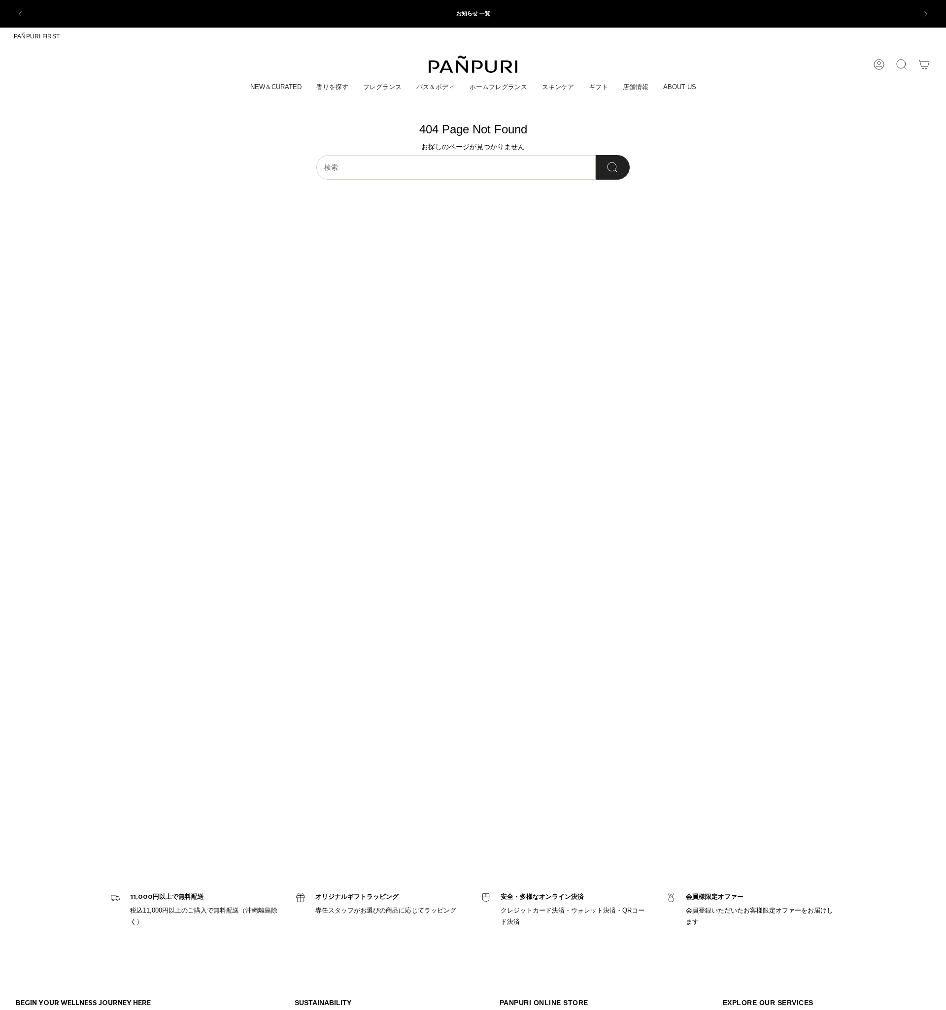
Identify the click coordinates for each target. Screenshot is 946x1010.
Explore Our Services (768, 1003)
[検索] (613, 167)
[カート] (924, 64)
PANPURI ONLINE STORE (544, 1003)
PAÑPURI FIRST (37, 36)
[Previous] (20, 13)
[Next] (925, 13)
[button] (276, 87)
